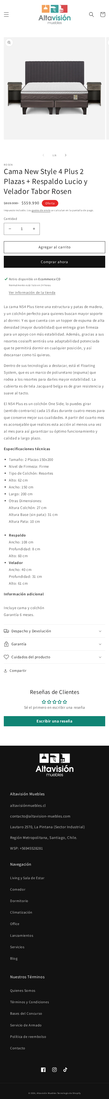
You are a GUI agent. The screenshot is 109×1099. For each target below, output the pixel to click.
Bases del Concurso (26, 1013)
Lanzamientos (21, 935)
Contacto (17, 1048)
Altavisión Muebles (47, 1093)
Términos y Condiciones (29, 1002)
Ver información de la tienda (32, 292)
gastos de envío (41, 210)
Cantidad (10, 219)
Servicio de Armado (26, 1025)
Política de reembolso (28, 1036)
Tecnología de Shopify (69, 1093)
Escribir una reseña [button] (54, 721)
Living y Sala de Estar (27, 878)
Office (15, 923)
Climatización (21, 912)
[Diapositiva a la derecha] (65, 155)
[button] (6, 14)
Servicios (17, 947)
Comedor (17, 889)
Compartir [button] (18, 670)
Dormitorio (19, 901)
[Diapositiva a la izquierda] (43, 155)
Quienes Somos (22, 990)
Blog (13, 958)
